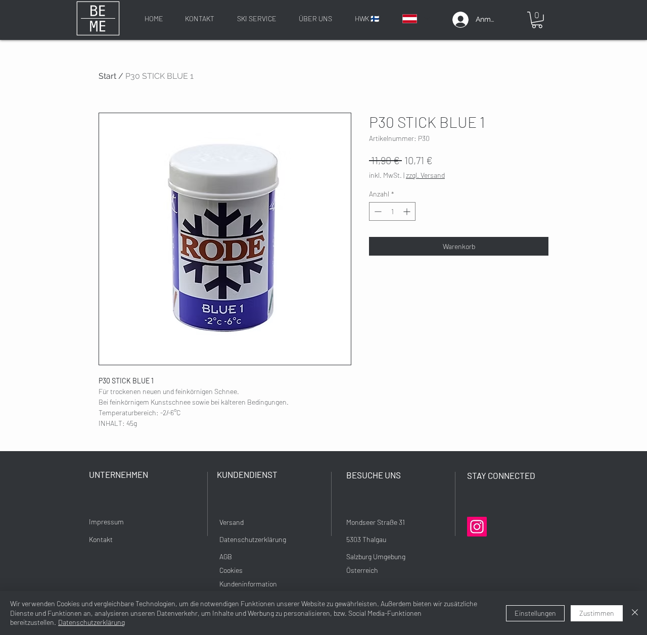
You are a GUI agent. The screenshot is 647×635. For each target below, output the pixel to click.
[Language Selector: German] (415, 18)
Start (107, 76)
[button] (537, 20)
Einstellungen (535, 613)
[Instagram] (477, 526)
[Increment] (407, 211)
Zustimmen (596, 613)
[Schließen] (635, 613)
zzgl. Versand (425, 175)
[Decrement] (377, 211)
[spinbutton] (392, 211)
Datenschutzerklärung (91, 622)
